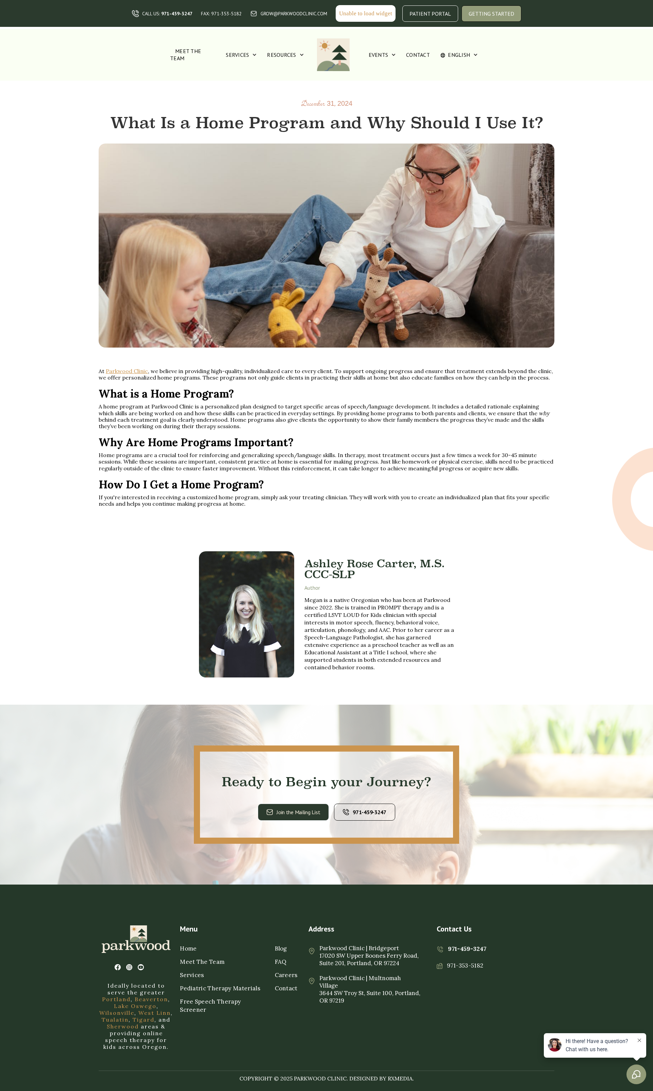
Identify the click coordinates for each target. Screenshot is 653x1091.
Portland (116, 999)
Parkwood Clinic (127, 371)
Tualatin (115, 1019)
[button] (241, 55)
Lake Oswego (135, 1006)
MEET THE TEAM (185, 55)
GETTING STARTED (491, 13)
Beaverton (151, 999)
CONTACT (418, 54)
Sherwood (123, 1026)
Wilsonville (116, 1012)
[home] (333, 54)
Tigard (143, 1019)
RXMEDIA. (401, 1078)
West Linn (154, 1012)
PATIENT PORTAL (430, 13)
